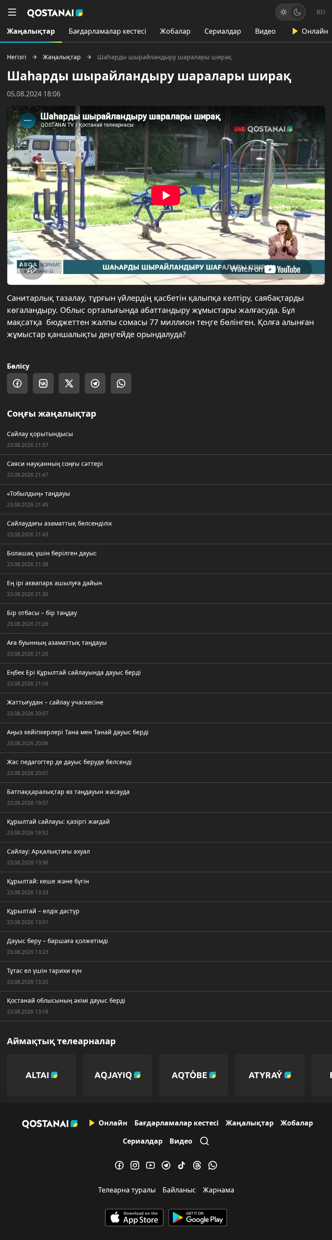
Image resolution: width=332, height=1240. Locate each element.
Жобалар (175, 31)
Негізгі (16, 57)
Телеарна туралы (127, 1190)
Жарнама (218, 1190)
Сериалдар (222, 31)
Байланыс (179, 1190)
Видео (265, 31)
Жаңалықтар (31, 31)
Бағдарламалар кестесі (107, 31)
